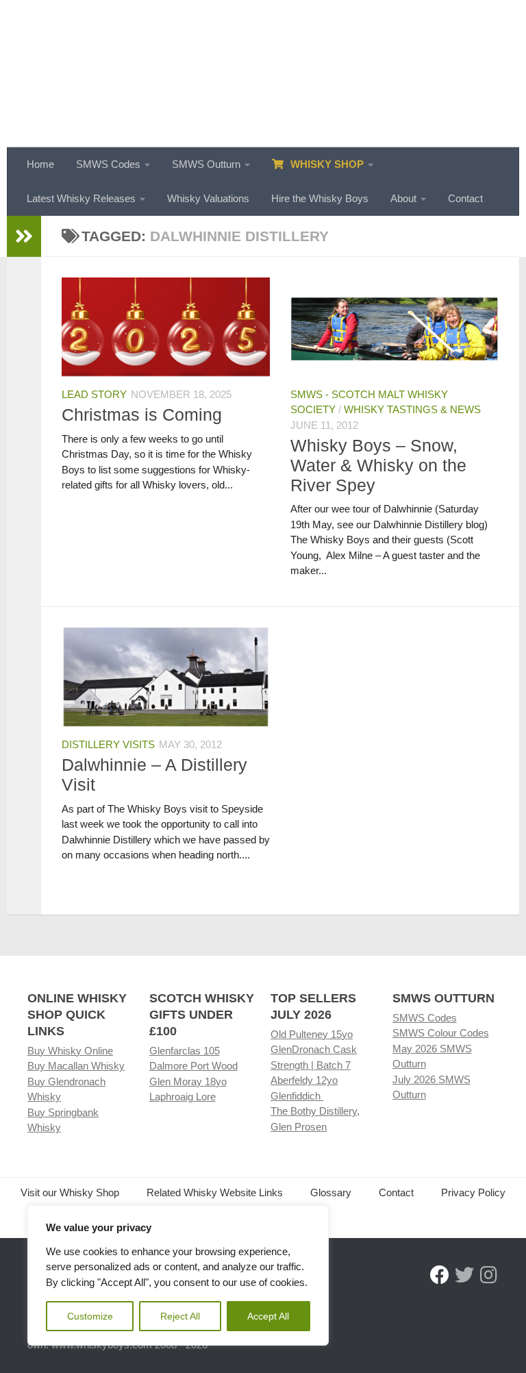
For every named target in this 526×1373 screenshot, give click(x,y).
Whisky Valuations (208, 198)
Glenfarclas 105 (184, 1050)
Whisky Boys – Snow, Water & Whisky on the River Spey (378, 465)
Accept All (268, 1316)
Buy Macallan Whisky (76, 1066)
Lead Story (94, 394)
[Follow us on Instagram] (489, 1275)
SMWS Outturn (206, 164)
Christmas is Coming (142, 414)
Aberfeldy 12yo (304, 1080)
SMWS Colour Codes (440, 1033)
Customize (90, 1316)
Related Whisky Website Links (215, 1192)
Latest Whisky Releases (81, 198)
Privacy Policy (473, 1192)
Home (40, 164)
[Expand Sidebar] (24, 236)
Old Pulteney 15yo (312, 1034)
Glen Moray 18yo (188, 1081)
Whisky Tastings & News (412, 409)
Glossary (330, 1192)
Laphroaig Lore (182, 1096)
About (403, 198)
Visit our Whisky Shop (70, 1192)
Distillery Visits (108, 744)
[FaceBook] (439, 1275)
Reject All (180, 1316)
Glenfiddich (297, 1096)
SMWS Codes (108, 164)
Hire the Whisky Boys (319, 198)
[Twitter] (464, 1275)
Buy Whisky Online (70, 1050)
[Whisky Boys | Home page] (263, 74)
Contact (465, 198)
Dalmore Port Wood (193, 1066)
